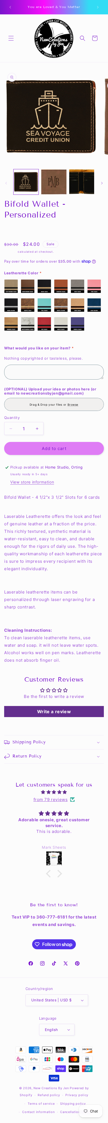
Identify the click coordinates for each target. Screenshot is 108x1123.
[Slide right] (102, 183)
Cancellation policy (75, 1112)
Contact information (38, 1112)
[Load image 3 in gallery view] (81, 181)
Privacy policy (76, 1095)
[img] (54, 792)
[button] (11, 38)
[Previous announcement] (10, 7)
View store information (32, 482)
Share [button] (15, 230)
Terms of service (41, 1104)
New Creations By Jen (51, 1088)
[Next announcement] (98, 7)
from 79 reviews (51, 799)
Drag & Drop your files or (54, 404)
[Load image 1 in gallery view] (26, 181)
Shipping (10, 251)
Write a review (54, 711)
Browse (73, 404)
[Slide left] (6, 183)
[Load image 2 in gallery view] (53, 181)
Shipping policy (73, 1104)
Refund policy (49, 1095)
